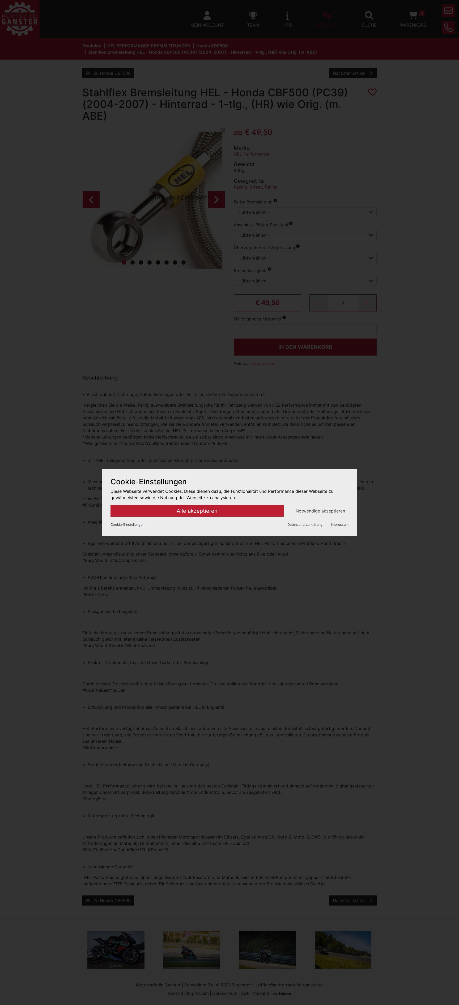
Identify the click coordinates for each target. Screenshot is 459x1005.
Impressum (339, 525)
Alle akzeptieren (197, 511)
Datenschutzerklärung (304, 525)
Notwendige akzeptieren (320, 511)
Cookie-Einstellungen (127, 525)
